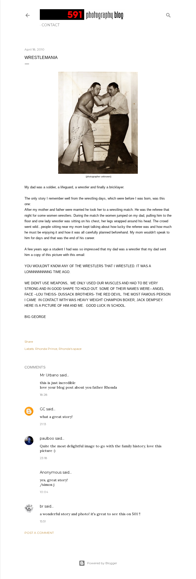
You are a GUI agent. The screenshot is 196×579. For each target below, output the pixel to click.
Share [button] (28, 341)
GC (42, 409)
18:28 (43, 395)
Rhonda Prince (46, 349)
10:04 (44, 492)
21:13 (43, 424)
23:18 (43, 458)
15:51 (43, 521)
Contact (50, 25)
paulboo (47, 438)
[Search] (168, 14)
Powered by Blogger (102, 563)
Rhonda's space (70, 349)
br (41, 506)
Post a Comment (39, 533)
